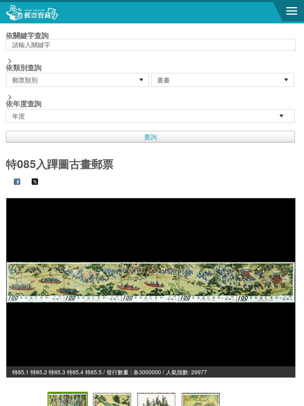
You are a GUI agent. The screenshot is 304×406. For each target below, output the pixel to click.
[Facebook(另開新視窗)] (13, 182)
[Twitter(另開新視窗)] (31, 182)
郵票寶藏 (49, 13)
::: (8, 26)
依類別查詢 (24, 67)
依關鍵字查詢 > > (27, 70)
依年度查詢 (24, 103)
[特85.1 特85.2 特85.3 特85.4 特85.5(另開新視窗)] (150, 282)
